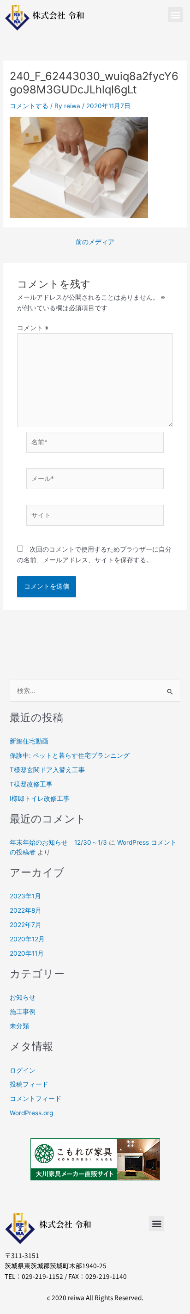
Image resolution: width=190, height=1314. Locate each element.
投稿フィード (29, 1084)
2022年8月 (26, 910)
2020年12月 (27, 939)
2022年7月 (26, 924)
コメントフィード (35, 1098)
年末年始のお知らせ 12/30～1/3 (58, 842)
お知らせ (23, 997)
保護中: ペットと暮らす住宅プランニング (70, 755)
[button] (175, 14)
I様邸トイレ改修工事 (40, 798)
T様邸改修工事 (31, 784)
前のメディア (95, 242)
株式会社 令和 (58, 15)
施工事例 (23, 1011)
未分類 (19, 1026)
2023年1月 (25, 896)
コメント (33, 328)
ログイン (23, 1070)
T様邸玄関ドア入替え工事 (47, 770)
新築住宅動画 (29, 741)
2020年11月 (27, 953)
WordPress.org (31, 1113)
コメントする (29, 106)
